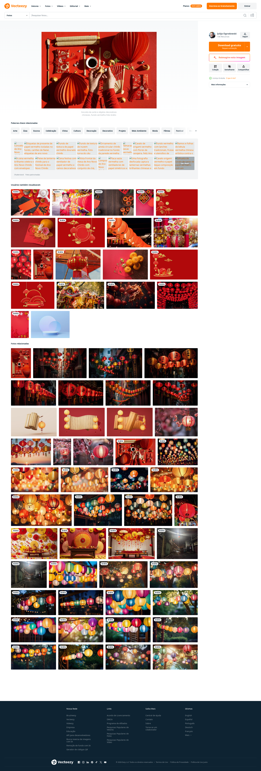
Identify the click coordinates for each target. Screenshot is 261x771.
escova (36, 131)
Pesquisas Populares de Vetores (118, 728)
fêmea (167, 131)
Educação (70, 731)
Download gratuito (229, 47)
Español (188, 719)
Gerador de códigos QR (77, 749)
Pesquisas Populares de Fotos (118, 734)
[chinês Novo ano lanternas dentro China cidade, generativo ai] (60, 363)
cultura (77, 131)
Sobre (148, 723)
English (188, 715)
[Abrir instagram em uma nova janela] (83, 762)
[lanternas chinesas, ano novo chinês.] (78, 265)
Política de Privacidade (179, 762)
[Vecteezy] (15, 6)
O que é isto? (231, 78)
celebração (51, 131)
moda (155, 131)
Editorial (74, 6)
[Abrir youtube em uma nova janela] (105, 762)
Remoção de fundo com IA (78, 745)
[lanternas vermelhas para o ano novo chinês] (129, 232)
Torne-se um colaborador (151, 728)
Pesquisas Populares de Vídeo (118, 741)
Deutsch (189, 727)
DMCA (109, 719)
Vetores (34, 6)
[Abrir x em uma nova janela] (101, 762)
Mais (86, 6)
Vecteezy (70, 719)
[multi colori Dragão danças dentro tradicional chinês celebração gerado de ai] (80, 295)
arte (15, 131)
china (65, 131)
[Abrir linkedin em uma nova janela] (88, 762)
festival (179, 131)
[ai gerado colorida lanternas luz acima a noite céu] (33, 602)
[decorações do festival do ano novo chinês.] (176, 232)
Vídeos (60, 6)
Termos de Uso (162, 762)
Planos (186, 6)
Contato (149, 719)
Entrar (247, 6)
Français (189, 731)
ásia (25, 131)
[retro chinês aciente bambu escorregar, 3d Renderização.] (34, 422)
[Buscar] (245, 15)
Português (190, 723)
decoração (91, 131)
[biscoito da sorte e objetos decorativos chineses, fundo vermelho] (135, 452)
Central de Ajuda (153, 715)
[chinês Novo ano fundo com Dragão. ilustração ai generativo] (130, 295)
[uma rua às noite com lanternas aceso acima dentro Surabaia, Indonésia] (177, 543)
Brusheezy (71, 715)
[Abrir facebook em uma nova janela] (79, 762)
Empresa (70, 727)
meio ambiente (139, 131)
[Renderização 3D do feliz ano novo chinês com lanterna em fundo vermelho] (177, 202)
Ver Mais (185, 163)
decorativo (107, 131)
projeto (122, 131)
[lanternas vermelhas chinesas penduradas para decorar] (177, 295)
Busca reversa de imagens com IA (78, 740)
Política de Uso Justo (199, 762)
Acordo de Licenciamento (118, 715)
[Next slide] (193, 131)
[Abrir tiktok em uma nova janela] (96, 762)
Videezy (69, 723)
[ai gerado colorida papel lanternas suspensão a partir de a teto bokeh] (178, 452)
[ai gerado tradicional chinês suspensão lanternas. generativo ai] (176, 422)
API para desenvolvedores (78, 735)
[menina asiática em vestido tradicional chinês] (72, 202)
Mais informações (218, 84)
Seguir (245, 36)
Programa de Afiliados (117, 723)
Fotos (47, 6)
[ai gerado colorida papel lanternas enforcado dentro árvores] (73, 574)
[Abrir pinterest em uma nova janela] (92, 762)
